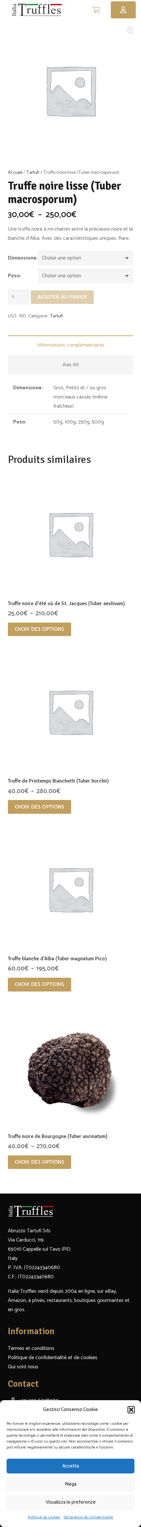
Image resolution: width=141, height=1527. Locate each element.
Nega (70, 1484)
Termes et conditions (31, 1348)
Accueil (15, 172)
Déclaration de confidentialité (88, 1517)
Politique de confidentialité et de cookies (52, 1357)
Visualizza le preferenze (71, 1502)
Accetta (70, 1466)
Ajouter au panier (62, 297)
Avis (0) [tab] (71, 364)
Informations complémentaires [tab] (70, 345)
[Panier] (96, 10)
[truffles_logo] (36, 10)
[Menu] (81, 10)
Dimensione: (23, 258)
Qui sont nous (23, 1366)
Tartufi (32, 172)
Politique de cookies (44, 1517)
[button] (131, 1409)
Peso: (14, 275)
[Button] (123, 9)
